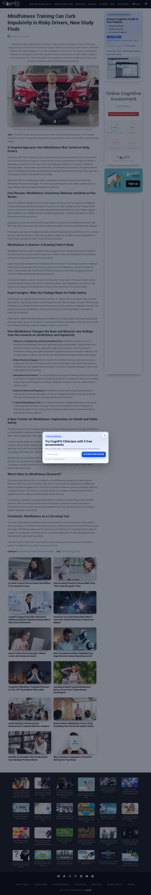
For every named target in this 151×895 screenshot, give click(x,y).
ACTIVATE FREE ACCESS (94, 454)
